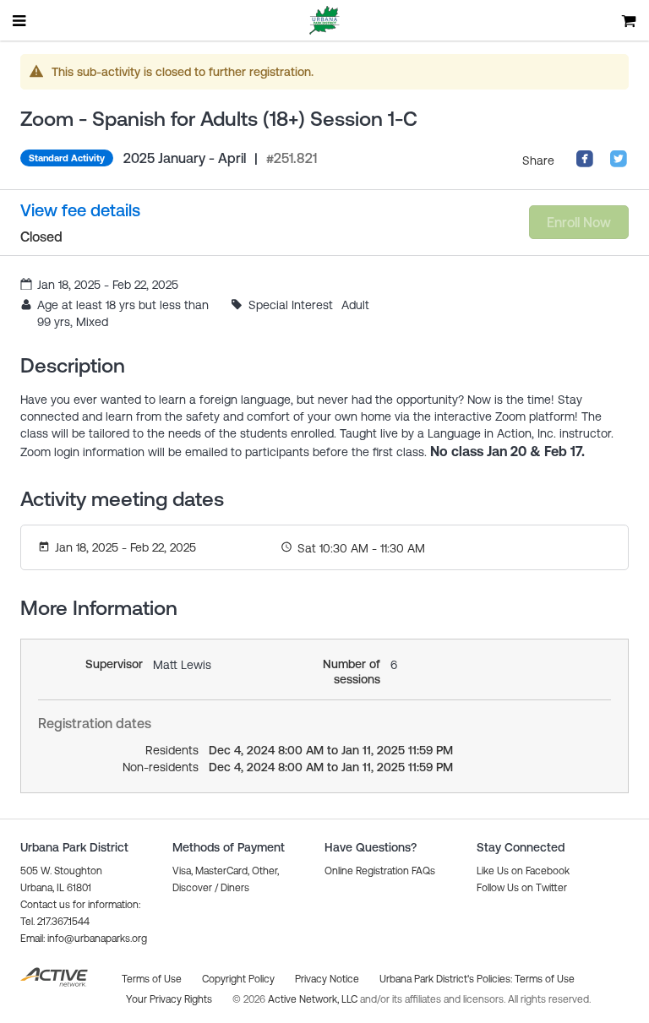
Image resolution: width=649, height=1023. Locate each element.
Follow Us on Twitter (522, 888)
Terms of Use (545, 979)
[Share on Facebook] (585, 164)
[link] (80, 211)
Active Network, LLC (314, 999)
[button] (83, 938)
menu (20, 20)
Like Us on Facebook (523, 871)
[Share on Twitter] (618, 164)
